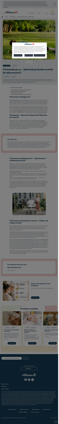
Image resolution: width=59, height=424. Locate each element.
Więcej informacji (30, 52)
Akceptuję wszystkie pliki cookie (39, 55)
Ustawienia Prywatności (18, 55)
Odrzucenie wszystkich (28, 55)
